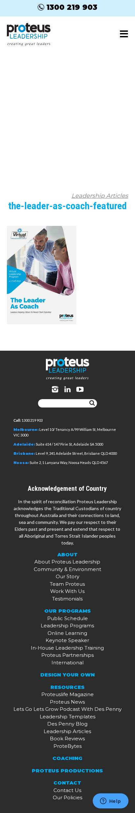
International (67, 662)
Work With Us (67, 591)
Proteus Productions (67, 770)
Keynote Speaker (67, 640)
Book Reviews (67, 738)
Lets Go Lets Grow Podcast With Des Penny (67, 709)
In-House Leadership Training (67, 648)
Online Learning (67, 633)
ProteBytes (67, 746)
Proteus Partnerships (67, 655)
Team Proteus (67, 584)
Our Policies (67, 797)
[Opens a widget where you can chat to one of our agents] (110, 801)
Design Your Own (67, 675)
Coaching (67, 758)
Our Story (67, 576)
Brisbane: (24, 453)
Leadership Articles (99, 195)
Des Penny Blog (67, 724)
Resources (67, 687)
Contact (67, 783)
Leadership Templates (67, 716)
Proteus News (67, 702)
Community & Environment (67, 569)
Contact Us (67, 790)
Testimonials (67, 599)
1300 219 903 (72, 7)
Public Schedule (67, 618)
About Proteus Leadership (67, 562)
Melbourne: (26, 429)
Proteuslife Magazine (67, 694)
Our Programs (67, 611)
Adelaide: (24, 444)
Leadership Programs (67, 625)
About (67, 554)
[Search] (92, 403)
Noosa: (21, 462)
